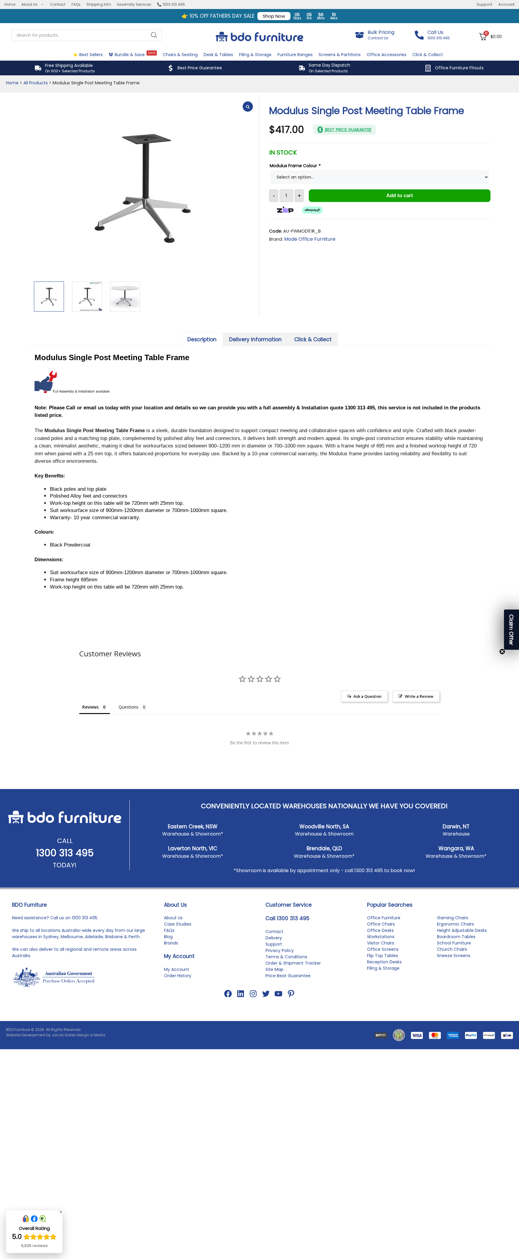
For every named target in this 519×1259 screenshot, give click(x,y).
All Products (35, 83)
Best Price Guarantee (200, 68)
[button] (511, 630)
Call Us (435, 32)
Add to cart (399, 195)
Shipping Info (98, 4)
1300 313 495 (65, 853)
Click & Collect (427, 55)
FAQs (75, 4)
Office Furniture (383, 918)
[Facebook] (227, 993)
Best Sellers (91, 55)
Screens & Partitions (340, 55)
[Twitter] (265, 993)
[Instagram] (253, 993)
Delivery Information (255, 339)
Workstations (380, 937)
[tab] (202, 339)
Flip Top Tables (382, 956)
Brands (171, 943)
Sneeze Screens (453, 956)
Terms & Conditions (286, 957)
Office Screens (383, 949)
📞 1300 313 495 (171, 4)
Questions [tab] (128, 707)
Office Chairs (381, 924)
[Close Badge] (61, 1212)
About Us (29, 4)
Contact (57, 4)
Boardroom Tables (456, 937)
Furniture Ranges (295, 55)
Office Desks (380, 930)
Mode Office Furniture (309, 239)
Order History (177, 976)
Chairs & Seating (180, 55)
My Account (176, 969)
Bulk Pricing (381, 32)
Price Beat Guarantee (288, 976)
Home (10, 4)
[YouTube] (278, 993)
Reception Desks (384, 962)
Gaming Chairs (452, 918)
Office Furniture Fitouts (459, 68)
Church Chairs (452, 949)
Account (506, 4)
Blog (168, 937)
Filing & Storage (255, 55)
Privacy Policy (280, 950)
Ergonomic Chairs (455, 924)
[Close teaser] (502, 652)
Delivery (274, 938)
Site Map (275, 969)
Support (484, 4)
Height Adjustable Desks (462, 930)
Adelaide (94, 937)
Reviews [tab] (90, 707)
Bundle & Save (135, 54)
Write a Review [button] (419, 696)
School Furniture (454, 943)
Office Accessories (386, 55)
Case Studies (177, 924)
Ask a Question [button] (367, 696)
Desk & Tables (218, 55)
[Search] (154, 35)
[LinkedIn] (240, 993)
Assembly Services (134, 4)
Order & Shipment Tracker (293, 963)
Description (202, 339)
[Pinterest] (291, 993)
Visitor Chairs (380, 943)
